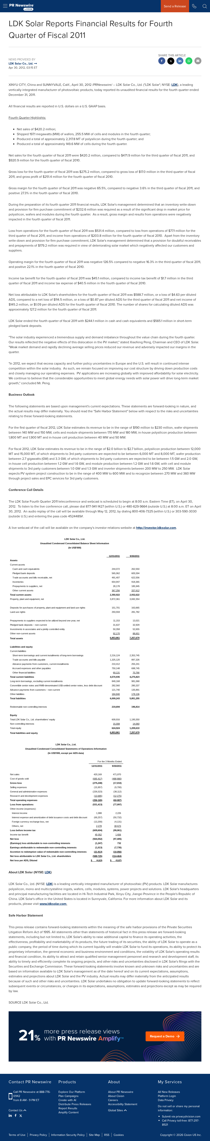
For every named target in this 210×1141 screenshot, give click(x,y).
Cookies (119, 1135)
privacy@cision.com (188, 1116)
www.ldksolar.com (53, 903)
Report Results (67, 1108)
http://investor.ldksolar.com (156, 527)
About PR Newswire (120, 1092)
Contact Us (16, 1110)
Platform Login (167, 1096)
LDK (174, 84)
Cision (188, 1135)
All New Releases (169, 1092)
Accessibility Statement (122, 1104)
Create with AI (67, 1100)
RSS (106, 1135)
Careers (113, 1100)
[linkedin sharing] (179, 61)
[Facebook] (15, 1115)
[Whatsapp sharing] (188, 61)
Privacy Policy (38, 1135)
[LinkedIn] (11, 1115)
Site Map (94, 1135)
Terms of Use (17, 1135)
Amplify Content (68, 1112)
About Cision (116, 1096)
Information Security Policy (68, 1135)
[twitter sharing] (170, 62)
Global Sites (116, 1110)
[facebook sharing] (161, 61)
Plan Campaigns (68, 1096)
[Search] (205, 6)
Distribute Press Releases (74, 1104)
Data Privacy (165, 1100)
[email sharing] (197, 61)
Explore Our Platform (71, 1092)
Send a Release (175, 6)
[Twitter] (20, 1115)
